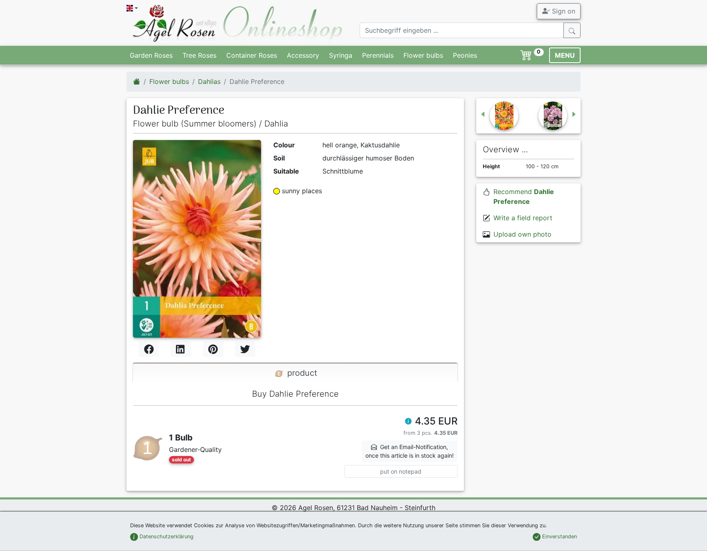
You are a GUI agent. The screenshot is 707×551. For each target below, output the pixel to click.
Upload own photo (522, 234)
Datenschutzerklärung (166, 536)
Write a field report (522, 218)
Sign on (562, 11)
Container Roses (251, 55)
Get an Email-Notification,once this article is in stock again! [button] (409, 451)
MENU (565, 55)
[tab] (295, 373)
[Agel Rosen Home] (136, 81)
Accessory (303, 55)
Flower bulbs (423, 55)
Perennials (378, 55)
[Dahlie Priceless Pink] (557, 116)
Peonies (465, 55)
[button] (408, 422)
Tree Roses (199, 55)
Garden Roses (151, 55)
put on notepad (400, 471)
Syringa (340, 55)
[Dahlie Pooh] (499, 116)
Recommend (523, 196)
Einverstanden (558, 536)
